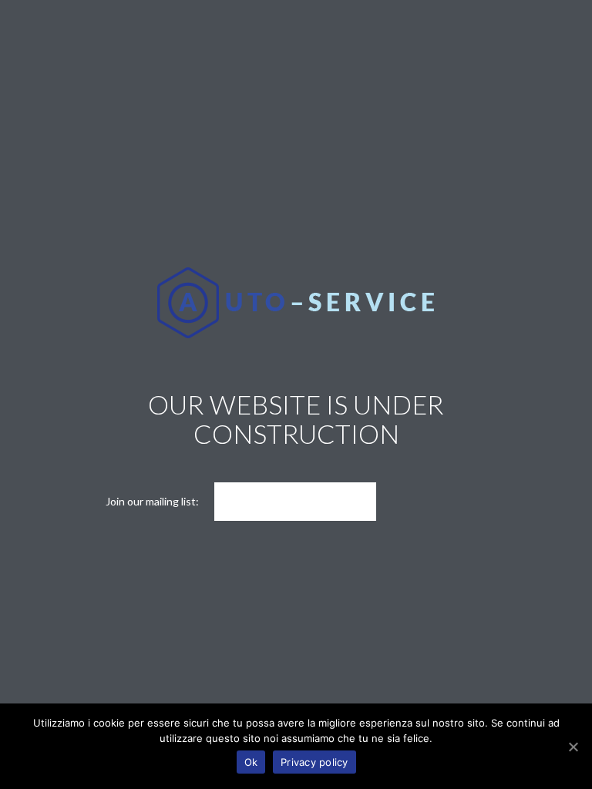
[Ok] (572, 746)
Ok (251, 762)
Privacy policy (314, 762)
